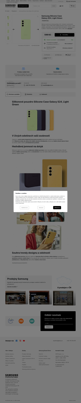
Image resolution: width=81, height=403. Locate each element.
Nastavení (41, 207)
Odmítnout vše (24, 207)
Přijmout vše (57, 207)
